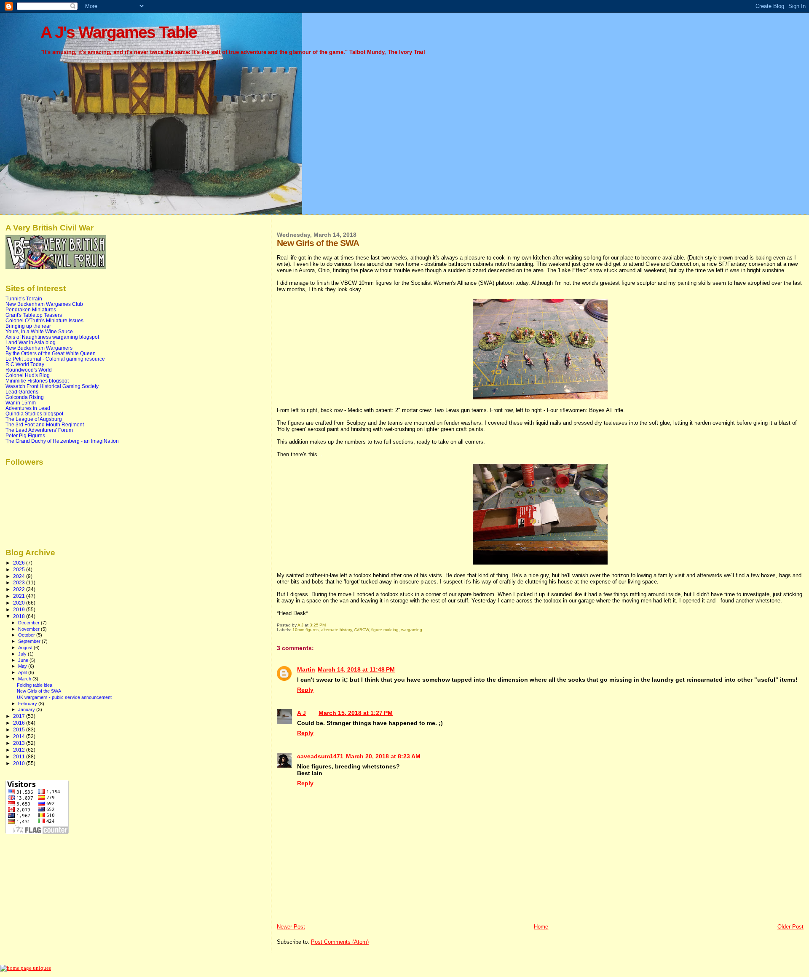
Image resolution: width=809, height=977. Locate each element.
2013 (19, 743)
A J (301, 712)
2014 (19, 736)
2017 (19, 716)
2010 (19, 763)
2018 (19, 616)
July (23, 653)
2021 (19, 596)
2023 (19, 582)
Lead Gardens (21, 391)
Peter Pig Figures (25, 435)
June (23, 660)
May (23, 666)
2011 (19, 756)
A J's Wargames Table (118, 32)
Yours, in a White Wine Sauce (39, 331)
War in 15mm (20, 402)
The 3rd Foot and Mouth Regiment (44, 424)
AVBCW (361, 629)
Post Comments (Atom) (340, 942)
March (25, 678)
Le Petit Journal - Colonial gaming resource (55, 358)
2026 (19, 562)
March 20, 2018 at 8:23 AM (383, 756)
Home (541, 926)
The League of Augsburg (33, 419)
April (23, 672)
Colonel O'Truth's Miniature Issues (44, 320)
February (28, 703)
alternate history (336, 629)
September (30, 641)
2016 (19, 722)
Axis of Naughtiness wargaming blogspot (52, 337)
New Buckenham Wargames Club (44, 304)
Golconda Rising (24, 397)
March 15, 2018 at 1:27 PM (356, 712)
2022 (19, 589)
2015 (19, 729)
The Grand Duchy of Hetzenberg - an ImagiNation (62, 441)
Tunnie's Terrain (23, 298)
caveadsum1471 (320, 756)
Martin (306, 669)
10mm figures (305, 629)
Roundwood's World (28, 369)
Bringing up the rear (28, 326)
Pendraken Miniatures (30, 309)
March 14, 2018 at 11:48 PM (356, 669)
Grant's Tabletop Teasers (33, 315)
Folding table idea (34, 685)
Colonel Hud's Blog (27, 375)
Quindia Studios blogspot (34, 413)
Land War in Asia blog (30, 342)
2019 (19, 609)
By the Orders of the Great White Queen (50, 353)
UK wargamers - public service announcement (64, 697)
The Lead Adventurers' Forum (39, 430)
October (27, 634)
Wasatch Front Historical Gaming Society (52, 386)
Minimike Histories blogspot (37, 380)
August (26, 647)
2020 (19, 602)
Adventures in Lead (27, 408)
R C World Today (24, 364)
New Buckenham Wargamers (38, 348)
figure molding (385, 629)
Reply (305, 689)
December (29, 622)
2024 (19, 576)
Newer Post (291, 926)
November (29, 629)
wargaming (411, 629)
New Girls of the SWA (39, 690)
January (27, 709)
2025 (19, 569)
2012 (19, 749)
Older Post (790, 926)
